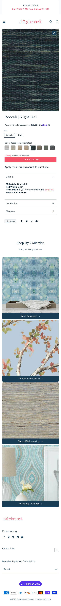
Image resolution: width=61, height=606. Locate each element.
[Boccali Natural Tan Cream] (20, 148)
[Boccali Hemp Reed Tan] (39, 148)
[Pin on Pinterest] (26, 221)
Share (12, 221)
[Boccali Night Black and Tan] (26, 148)
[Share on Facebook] (21, 221)
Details (9, 176)
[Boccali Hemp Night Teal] (33, 148)
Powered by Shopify (43, 599)
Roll (20, 135)
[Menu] (4, 21)
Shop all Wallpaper (28, 249)
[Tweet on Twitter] (31, 221)
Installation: (12, 203)
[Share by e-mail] (36, 221)
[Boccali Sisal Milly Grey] (13, 148)
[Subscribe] (56, 569)
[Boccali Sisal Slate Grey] (52, 148)
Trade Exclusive (31, 159)
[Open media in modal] (54, 33)
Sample (9, 135)
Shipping (10, 211)
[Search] (50, 21)
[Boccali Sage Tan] (46, 148)
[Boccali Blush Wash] (7, 148)
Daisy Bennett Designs (25, 599)
